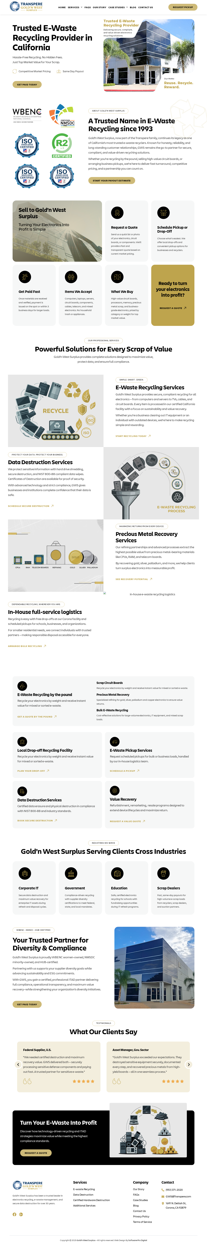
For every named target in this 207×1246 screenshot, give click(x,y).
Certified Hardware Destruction (91, 1199)
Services (73, 7)
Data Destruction (83, 1194)
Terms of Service (142, 1221)
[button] (18, 1064)
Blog (133, 7)
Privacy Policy (141, 1216)
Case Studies (117, 7)
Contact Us (145, 7)
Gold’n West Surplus (86, 1240)
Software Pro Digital (137, 1240)
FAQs (88, 7)
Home (62, 7)
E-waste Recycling (84, 1189)
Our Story (99, 7)
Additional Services (84, 1205)
